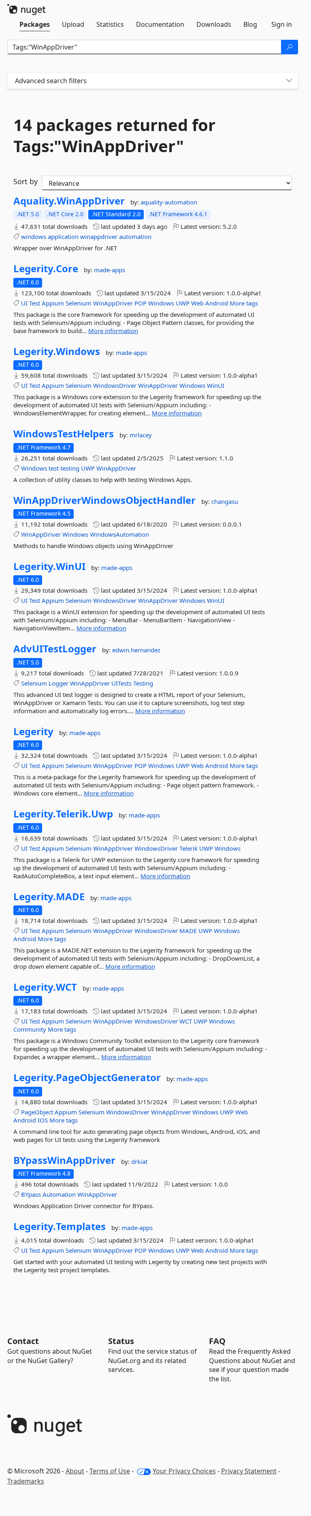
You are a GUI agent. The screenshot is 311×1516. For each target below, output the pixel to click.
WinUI (215, 385)
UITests (121, 683)
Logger (58, 683)
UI (24, 303)
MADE (188, 931)
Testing (143, 683)
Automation (59, 1194)
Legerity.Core (45, 268)
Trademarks (25, 1481)
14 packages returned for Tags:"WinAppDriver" (114, 135)
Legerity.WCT (45, 987)
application (63, 236)
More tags (244, 303)
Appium (53, 303)
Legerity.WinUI (49, 566)
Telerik (188, 848)
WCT (185, 1021)
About (75, 1471)
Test (34, 303)
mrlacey (141, 435)
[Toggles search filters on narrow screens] (289, 81)
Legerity (33, 731)
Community (29, 1029)
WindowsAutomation (119, 534)
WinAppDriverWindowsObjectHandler (104, 500)
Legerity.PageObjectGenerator (87, 1077)
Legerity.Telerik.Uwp (63, 813)
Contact (23, 1340)
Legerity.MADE (49, 896)
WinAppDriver (113, 303)
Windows (161, 303)
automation (135, 236)
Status (121, 1340)
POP (140, 303)
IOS (43, 1120)
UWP (183, 303)
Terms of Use (109, 1471)
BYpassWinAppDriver (64, 1160)
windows (33, 236)
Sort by (25, 181)
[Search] (289, 47)
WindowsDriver (114, 385)
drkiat (139, 1161)
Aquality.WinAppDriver (69, 200)
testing (69, 468)
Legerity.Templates (59, 1226)
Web (197, 303)
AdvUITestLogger (54, 648)
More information (113, 331)
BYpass (31, 1194)
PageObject (37, 1112)
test (54, 468)
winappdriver (98, 236)
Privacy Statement (249, 1471)
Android (216, 303)
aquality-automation (169, 202)
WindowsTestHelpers (63, 433)
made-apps (109, 270)
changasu (224, 501)
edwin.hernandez (136, 650)
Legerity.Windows (56, 351)
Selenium (79, 303)
